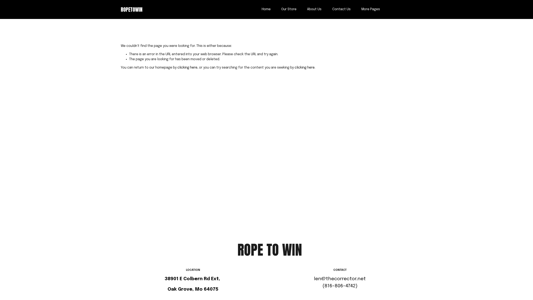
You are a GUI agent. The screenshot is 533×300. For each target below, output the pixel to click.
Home (266, 9)
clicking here (187, 67)
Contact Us (341, 9)
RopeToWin (131, 9)
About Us (314, 9)
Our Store (288, 9)
